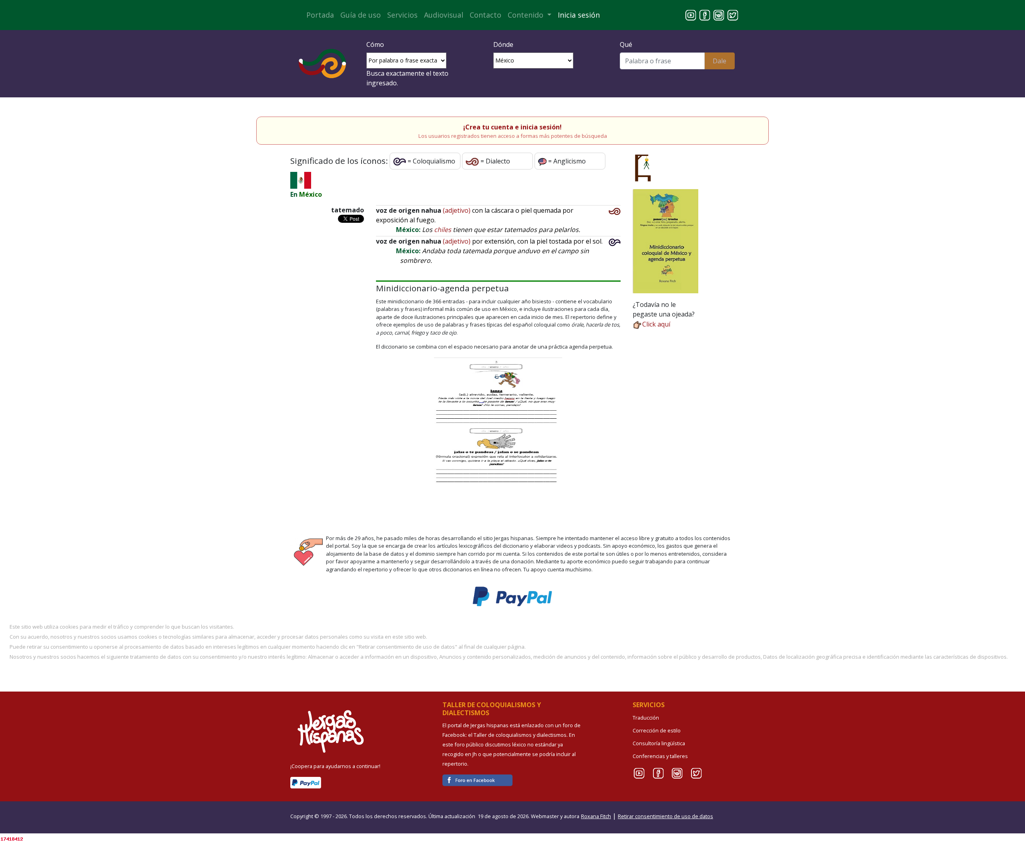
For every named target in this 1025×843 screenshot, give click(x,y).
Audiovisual (443, 15)
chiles (442, 229)
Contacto (485, 15)
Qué (626, 44)
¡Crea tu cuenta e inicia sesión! (512, 127)
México (310, 194)
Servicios (402, 15)
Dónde (503, 44)
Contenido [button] (526, 15)
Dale (719, 60)
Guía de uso (360, 15)
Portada (320, 15)
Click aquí (656, 324)
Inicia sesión (579, 15)
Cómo (375, 44)
